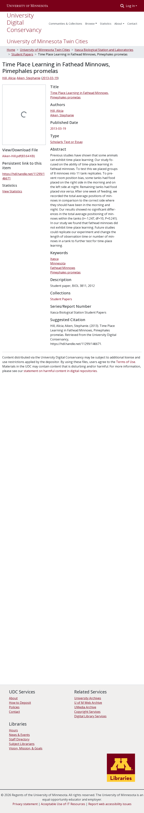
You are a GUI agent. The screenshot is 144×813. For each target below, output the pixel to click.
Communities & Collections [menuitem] (65, 23)
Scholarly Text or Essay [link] (66, 142)
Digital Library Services (90, 716)
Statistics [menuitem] (105, 23)
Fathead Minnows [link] (62, 268)
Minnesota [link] (57, 263)
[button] (27, 5)
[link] (24, 156)
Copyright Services (87, 712)
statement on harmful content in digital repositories (60, 371)
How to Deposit (20, 703)
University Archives (87, 698)
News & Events (19, 735)
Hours (13, 730)
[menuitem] (91, 22)
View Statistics (12, 191)
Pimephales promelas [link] (65, 272)
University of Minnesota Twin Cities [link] (45, 50)
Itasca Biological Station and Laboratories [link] (104, 50)
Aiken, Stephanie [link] (28, 78)
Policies (14, 707)
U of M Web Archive (88, 703)
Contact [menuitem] (132, 23)
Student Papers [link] (22, 54)
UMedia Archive (85, 707)
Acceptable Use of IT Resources (63, 804)
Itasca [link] (54, 259)
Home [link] (11, 50)
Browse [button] (90, 23)
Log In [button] (131, 6)
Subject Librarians (21, 744)
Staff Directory (19, 739)
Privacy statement (25, 804)
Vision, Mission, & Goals (25, 748)
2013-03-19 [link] (50, 78)
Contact (14, 712)
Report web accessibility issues (109, 804)
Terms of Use (125, 362)
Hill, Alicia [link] (8, 78)
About (118, 23)
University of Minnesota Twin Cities (47, 41)
